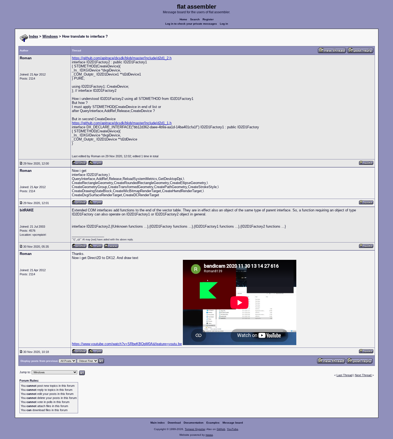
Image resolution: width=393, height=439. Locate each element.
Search (195, 19)
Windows (50, 36)
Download (174, 422)
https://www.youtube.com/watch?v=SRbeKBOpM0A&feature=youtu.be (127, 344)
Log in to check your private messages (191, 23)
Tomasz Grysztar (195, 429)
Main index (157, 422)
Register (208, 19)
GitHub (221, 429)
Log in (224, 23)
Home (183, 19)
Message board (233, 422)
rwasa (209, 434)
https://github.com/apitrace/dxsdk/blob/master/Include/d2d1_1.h (122, 123)
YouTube (232, 429)
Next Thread (363, 375)
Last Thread (344, 375)
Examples (213, 422)
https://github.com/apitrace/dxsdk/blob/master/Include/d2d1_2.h (122, 58)
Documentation (193, 422)
